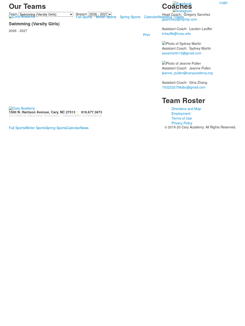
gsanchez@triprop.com (179, 19)
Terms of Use (182, 118)
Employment (181, 113)
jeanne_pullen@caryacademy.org (187, 72)
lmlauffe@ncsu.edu (176, 33)
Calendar (151, 16)
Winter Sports (106, 16)
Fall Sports (84, 16)
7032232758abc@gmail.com (184, 87)
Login (223, 2)
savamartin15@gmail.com (181, 53)
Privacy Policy (182, 123)
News (162, 16)
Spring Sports (130, 16)
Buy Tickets (175, 16)
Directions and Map (186, 108)
